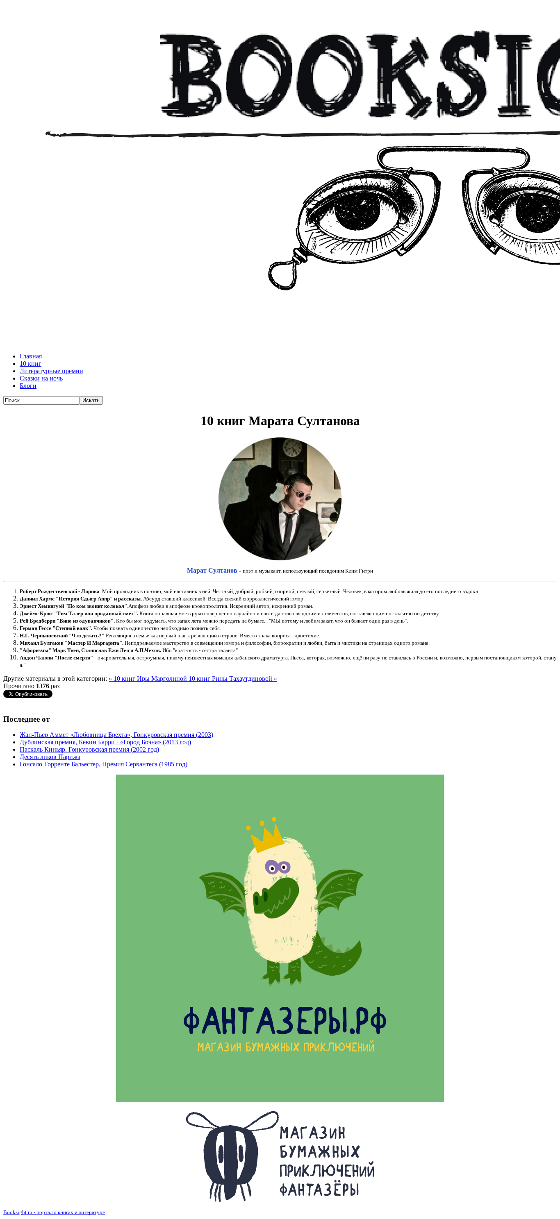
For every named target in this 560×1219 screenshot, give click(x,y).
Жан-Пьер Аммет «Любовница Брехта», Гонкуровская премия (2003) (116, 734)
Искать (91, 400)
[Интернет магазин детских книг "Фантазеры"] (280, 1156)
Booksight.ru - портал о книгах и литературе (54, 1212)
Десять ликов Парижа (50, 756)
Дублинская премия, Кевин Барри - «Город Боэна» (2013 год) (105, 742)
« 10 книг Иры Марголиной (149, 678)
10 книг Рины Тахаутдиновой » (233, 678)
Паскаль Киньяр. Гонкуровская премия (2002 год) (89, 749)
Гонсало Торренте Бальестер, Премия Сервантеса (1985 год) (103, 764)
